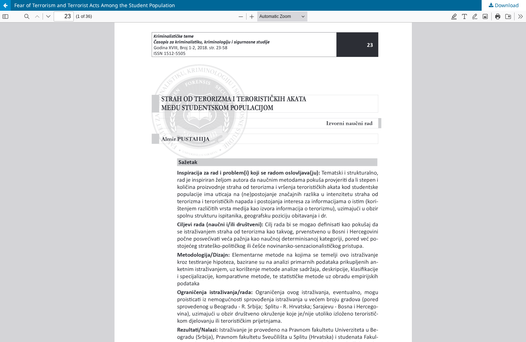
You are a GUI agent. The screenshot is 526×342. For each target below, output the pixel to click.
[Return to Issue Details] (5, 5)
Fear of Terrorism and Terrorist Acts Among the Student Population (94, 5)
